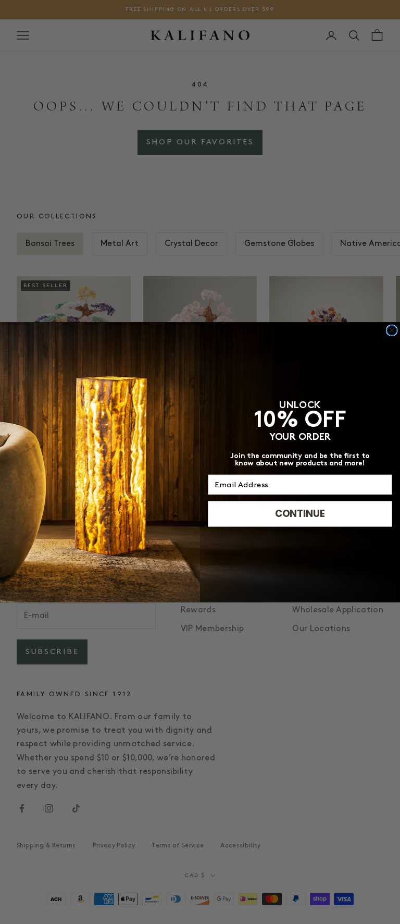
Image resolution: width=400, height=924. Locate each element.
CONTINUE (300, 513)
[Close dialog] (392, 330)
